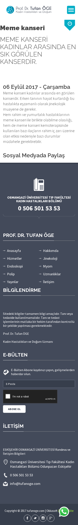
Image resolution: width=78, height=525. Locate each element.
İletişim (48, 281)
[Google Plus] (50, 518)
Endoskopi (15, 266)
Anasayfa (14, 250)
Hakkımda (50, 250)
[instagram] (43, 518)
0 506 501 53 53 (21, 475)
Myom (47, 266)
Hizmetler (14, 258)
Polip (11, 274)
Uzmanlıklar (52, 274)
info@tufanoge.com (25, 483)
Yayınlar (12, 281)
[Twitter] (35, 518)
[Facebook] (27, 518)
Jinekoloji (50, 258)
